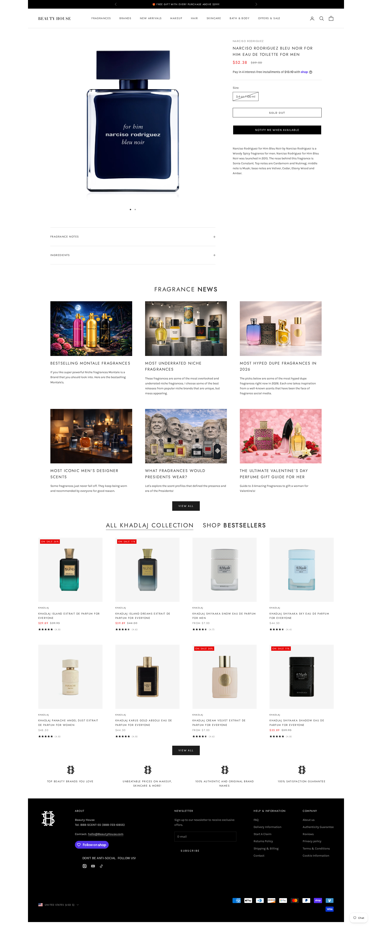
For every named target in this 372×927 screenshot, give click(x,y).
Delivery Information (267, 827)
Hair (194, 18)
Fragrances (101, 18)
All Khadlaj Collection (150, 525)
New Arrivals (151, 18)
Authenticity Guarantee (318, 827)
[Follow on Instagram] (84, 866)
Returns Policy (263, 841)
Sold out (277, 112)
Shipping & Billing (266, 848)
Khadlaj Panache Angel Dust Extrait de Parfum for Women (68, 723)
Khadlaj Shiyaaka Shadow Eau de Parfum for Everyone (297, 723)
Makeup (176, 18)
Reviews (308, 834)
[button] (277, 130)
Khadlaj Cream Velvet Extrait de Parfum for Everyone (219, 723)
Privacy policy (312, 841)
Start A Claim (262, 834)
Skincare (214, 18)
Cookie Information (316, 855)
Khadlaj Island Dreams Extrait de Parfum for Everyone (142, 616)
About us (309, 820)
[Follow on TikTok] (101, 866)
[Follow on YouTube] (93, 866)
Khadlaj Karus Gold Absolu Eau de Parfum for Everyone (143, 723)
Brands (125, 18)
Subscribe (190, 850)
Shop (234, 525)
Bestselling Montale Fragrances (90, 363)
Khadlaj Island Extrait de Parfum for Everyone (69, 616)
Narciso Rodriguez (248, 41)
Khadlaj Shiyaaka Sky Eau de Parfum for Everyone (299, 616)
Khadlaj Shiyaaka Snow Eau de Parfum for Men (224, 616)
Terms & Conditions (316, 848)
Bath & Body (240, 18)
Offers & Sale (269, 18)
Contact (259, 855)
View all (186, 506)
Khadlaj (43, 607)
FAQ (256, 820)
